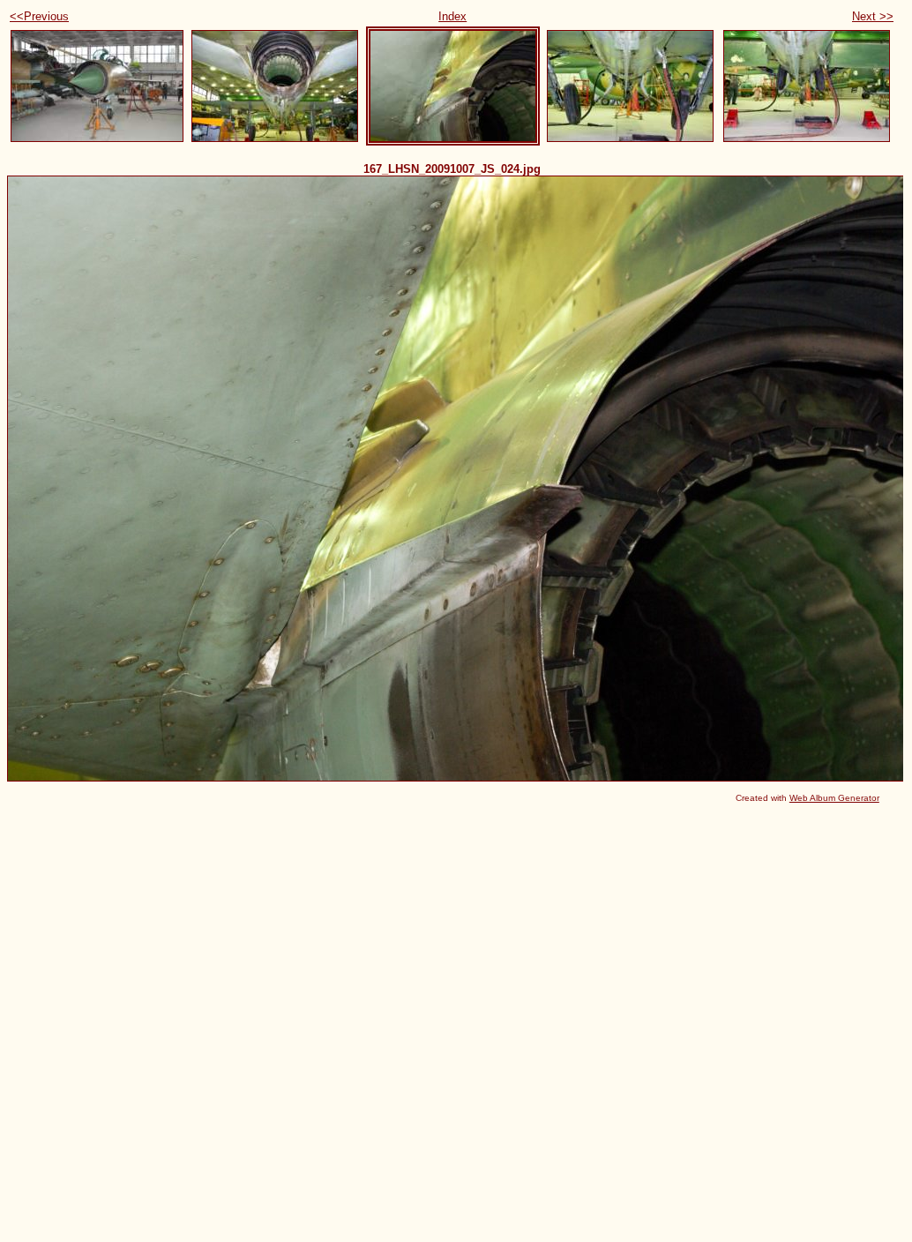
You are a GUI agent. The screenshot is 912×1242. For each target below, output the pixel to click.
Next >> (872, 16)
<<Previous (39, 16)
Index (452, 16)
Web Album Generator (834, 798)
